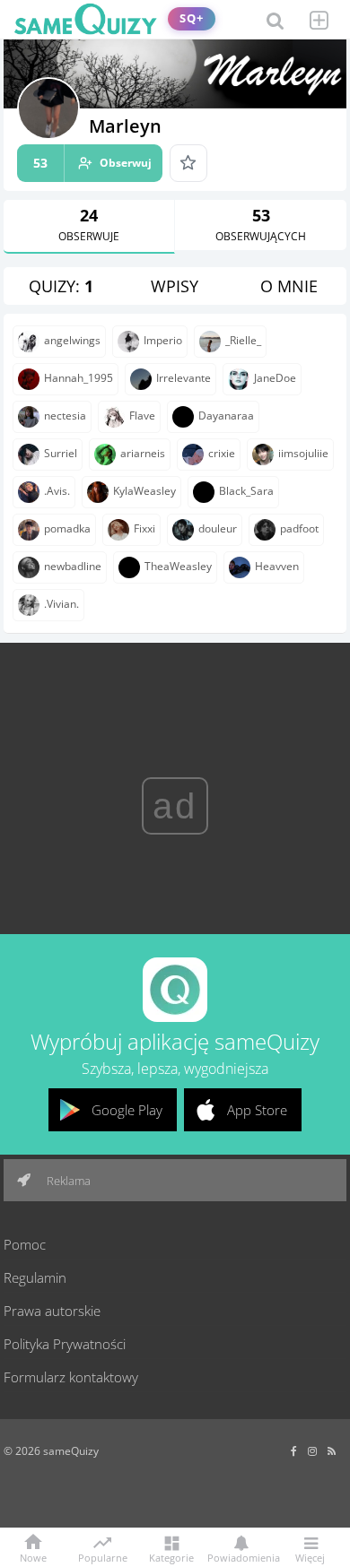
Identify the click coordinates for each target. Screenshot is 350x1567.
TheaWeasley (178, 566)
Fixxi (144, 528)
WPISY (174, 286)
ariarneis (142, 453)
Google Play (127, 1110)
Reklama (67, 1181)
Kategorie (171, 1557)
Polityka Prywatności (65, 1344)
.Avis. (57, 490)
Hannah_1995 (78, 377)
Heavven (277, 566)
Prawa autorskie (52, 1311)
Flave (142, 415)
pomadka (67, 528)
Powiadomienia (240, 1557)
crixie (221, 453)
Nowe (33, 1557)
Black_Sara (246, 490)
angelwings (72, 340)
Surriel (60, 453)
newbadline (72, 566)
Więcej (310, 1557)
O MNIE (289, 286)
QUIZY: (61, 286)
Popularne (102, 1556)
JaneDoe (275, 377)
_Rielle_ (243, 340)
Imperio (163, 340)
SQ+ (191, 18)
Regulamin (35, 1277)
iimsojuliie (303, 453)
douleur (217, 528)
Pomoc (25, 1244)
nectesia (65, 415)
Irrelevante (183, 377)
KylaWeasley (144, 490)
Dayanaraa (226, 415)
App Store (257, 1110)
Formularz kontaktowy (71, 1377)
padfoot (299, 528)
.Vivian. (61, 603)
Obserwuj (92, 162)
